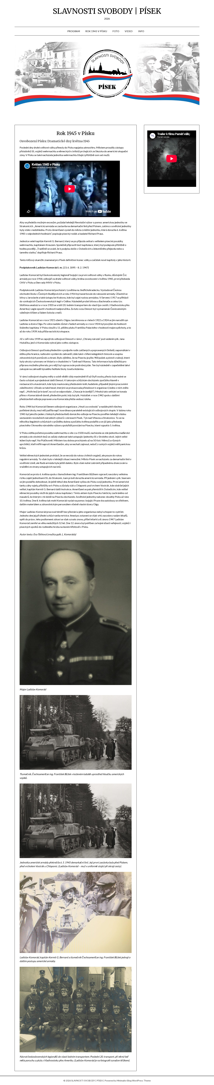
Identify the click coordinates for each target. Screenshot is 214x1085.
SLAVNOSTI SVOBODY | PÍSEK (107, 11)
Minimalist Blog (124, 1080)
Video (129, 31)
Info (141, 31)
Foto (115, 31)
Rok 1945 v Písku (96, 31)
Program (73, 31)
